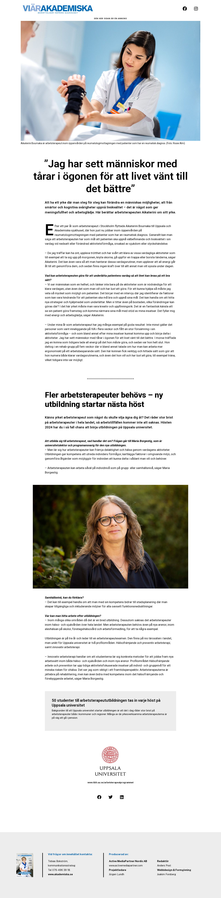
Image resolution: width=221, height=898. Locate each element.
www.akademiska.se (60, 874)
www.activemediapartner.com (126, 865)
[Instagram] (196, 8)
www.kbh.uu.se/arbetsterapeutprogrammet (110, 782)
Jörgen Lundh (116, 874)
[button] (99, 797)
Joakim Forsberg (166, 874)
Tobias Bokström (58, 861)
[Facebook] (184, 8)
